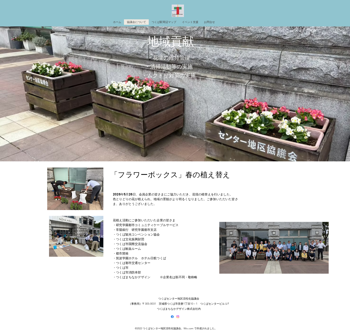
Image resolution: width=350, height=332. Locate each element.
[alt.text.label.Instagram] (178, 317)
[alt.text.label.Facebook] (172, 317)
